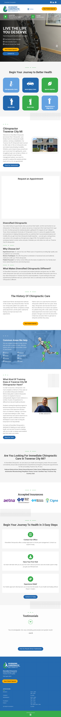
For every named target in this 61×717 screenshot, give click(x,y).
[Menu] (30, 714)
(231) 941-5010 (7, 676)
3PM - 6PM (32, 701)
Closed (32, 706)
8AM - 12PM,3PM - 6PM (33, 692)
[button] (11, 165)
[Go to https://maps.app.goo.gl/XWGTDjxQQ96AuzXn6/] (56, 2)
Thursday (5, 701)
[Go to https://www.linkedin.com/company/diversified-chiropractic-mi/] (53, 2)
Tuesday (5, 695)
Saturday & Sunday (8, 706)
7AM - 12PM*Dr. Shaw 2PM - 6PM (35, 703)
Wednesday (6, 697)
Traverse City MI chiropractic (11, 143)
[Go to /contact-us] (30, 539)
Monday (5, 691)
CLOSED (32, 695)
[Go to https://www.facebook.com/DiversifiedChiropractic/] (51, 2)
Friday (4, 703)
